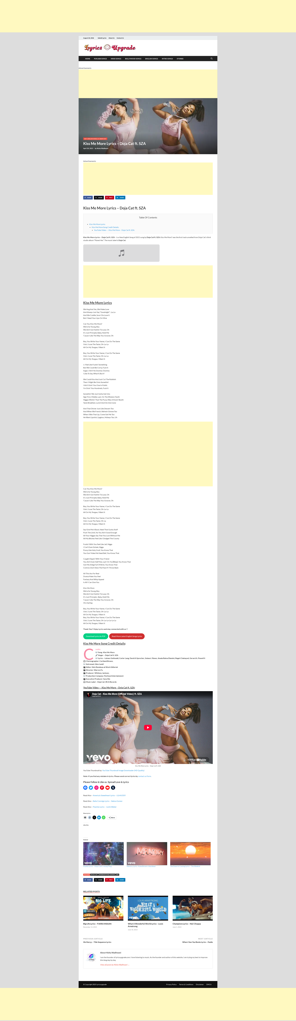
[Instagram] (96, 788)
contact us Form (144, 776)
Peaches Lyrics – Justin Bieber (105, 807)
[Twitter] (91, 788)
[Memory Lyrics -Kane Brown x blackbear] (147, 853)
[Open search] (211, 58)
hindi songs (116, 59)
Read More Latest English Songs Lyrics (127, 636)
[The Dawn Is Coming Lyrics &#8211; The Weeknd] (190, 853)
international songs (107, 874)
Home (87, 59)
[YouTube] (107, 788)
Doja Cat (94, 874)
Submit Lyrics (102, 38)
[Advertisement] (69, 16)
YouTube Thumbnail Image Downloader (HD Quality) (123, 770)
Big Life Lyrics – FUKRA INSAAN (97, 924)
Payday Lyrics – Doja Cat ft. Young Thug (97, 866)
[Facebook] (85, 788)
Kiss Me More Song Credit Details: (105, 227)
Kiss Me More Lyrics (97, 224)
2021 (85, 139)
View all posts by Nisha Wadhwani (115, 965)
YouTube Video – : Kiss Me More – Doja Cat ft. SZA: (114, 230)
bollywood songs (133, 59)
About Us (112, 38)
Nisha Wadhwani (102, 148)
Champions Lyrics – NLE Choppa (187, 924)
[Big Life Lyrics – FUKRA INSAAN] (103, 909)
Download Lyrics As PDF (95, 636)
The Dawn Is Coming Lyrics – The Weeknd (185, 866)
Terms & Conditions (186, 984)
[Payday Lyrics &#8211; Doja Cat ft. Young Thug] (103, 853)
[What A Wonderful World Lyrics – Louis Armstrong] (148, 909)
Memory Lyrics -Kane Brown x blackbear (141, 866)
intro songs (167, 59)
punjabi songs (100, 59)
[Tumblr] (113, 788)
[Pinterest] (102, 788)
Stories (180, 59)
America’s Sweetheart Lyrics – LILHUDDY (109, 795)
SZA (117, 874)
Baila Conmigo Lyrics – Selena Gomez (107, 801)
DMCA (208, 984)
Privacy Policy (171, 984)
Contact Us (120, 38)
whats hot (103, 139)
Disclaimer (200, 984)
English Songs (151, 59)
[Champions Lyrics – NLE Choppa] (193, 909)
